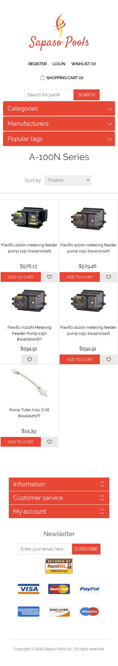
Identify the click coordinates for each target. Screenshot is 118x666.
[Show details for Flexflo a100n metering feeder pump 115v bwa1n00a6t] (29, 218)
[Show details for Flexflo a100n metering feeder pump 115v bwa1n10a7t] (88, 218)
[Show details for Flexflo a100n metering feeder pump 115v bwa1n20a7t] (88, 300)
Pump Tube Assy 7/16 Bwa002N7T (29, 413)
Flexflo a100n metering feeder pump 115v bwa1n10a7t (88, 248)
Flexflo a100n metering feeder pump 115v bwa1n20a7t (88, 330)
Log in (59, 64)
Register (37, 64)
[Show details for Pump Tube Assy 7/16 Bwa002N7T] (29, 383)
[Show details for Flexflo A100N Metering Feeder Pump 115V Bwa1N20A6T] (29, 300)
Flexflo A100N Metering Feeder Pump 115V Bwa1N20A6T (29, 333)
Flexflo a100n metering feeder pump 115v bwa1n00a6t (29, 248)
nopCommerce (69, 656)
